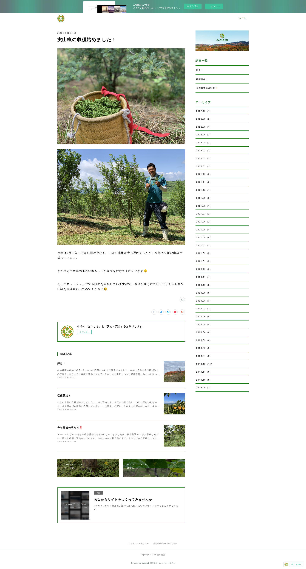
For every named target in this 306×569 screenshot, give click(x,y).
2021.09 (203, 197)
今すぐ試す (192, 6)
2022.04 (203, 142)
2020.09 (203, 292)
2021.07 (203, 213)
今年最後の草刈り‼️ (70, 427)
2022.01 (203, 166)
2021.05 (203, 229)
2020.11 (203, 276)
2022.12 (203, 110)
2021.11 (203, 181)
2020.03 (203, 340)
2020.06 (203, 316)
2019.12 (204, 363)
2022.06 (203, 134)
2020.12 (203, 268)
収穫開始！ (64, 395)
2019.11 (203, 371)
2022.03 (203, 150)
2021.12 (203, 173)
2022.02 (203, 158)
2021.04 (203, 237)
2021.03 (203, 245)
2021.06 (203, 221)
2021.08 (203, 205)
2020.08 (203, 300)
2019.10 (203, 379)
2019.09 (203, 387)
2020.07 (203, 308)
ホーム (242, 18)
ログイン (214, 6)
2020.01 (203, 355)
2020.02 (203, 347)
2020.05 (203, 324)
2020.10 (203, 284)
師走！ (61, 363)
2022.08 (203, 126)
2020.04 (203, 332)
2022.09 (203, 118)
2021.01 (203, 261)
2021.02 (203, 253)
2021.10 (203, 189)
